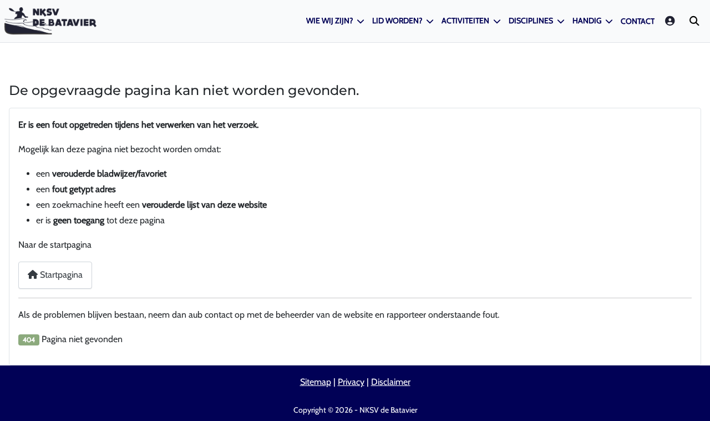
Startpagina (60, 274)
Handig (586, 21)
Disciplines (531, 21)
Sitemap (315, 382)
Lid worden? (397, 21)
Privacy (351, 382)
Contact (638, 21)
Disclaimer (390, 382)
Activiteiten (465, 21)
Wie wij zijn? (329, 21)
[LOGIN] (670, 20)
